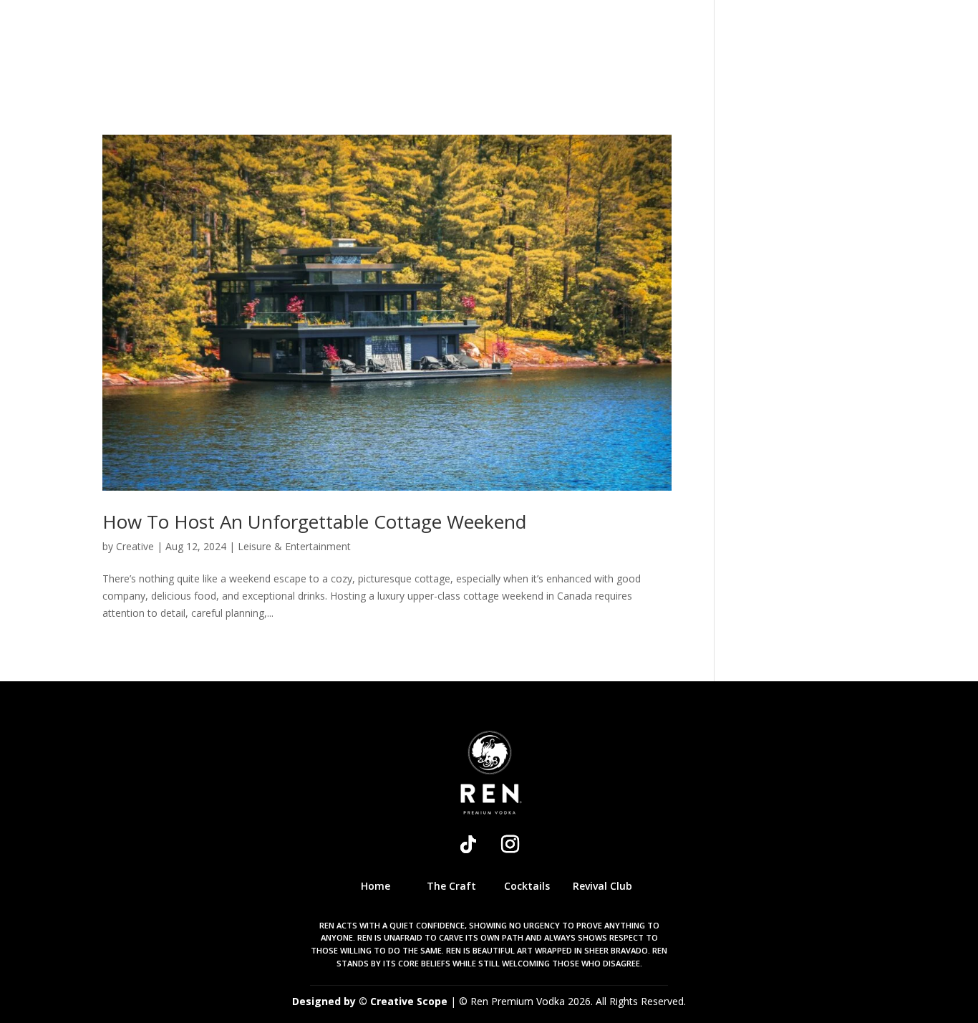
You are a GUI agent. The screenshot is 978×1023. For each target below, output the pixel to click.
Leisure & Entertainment (294, 546)
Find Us (751, 48)
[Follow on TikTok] (468, 845)
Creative (135, 546)
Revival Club (561, 48)
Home (317, 48)
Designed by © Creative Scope (371, 1001)
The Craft (385, 48)
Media (690, 48)
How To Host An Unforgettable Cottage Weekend (314, 521)
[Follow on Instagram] (510, 845)
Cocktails (469, 48)
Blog (637, 48)
